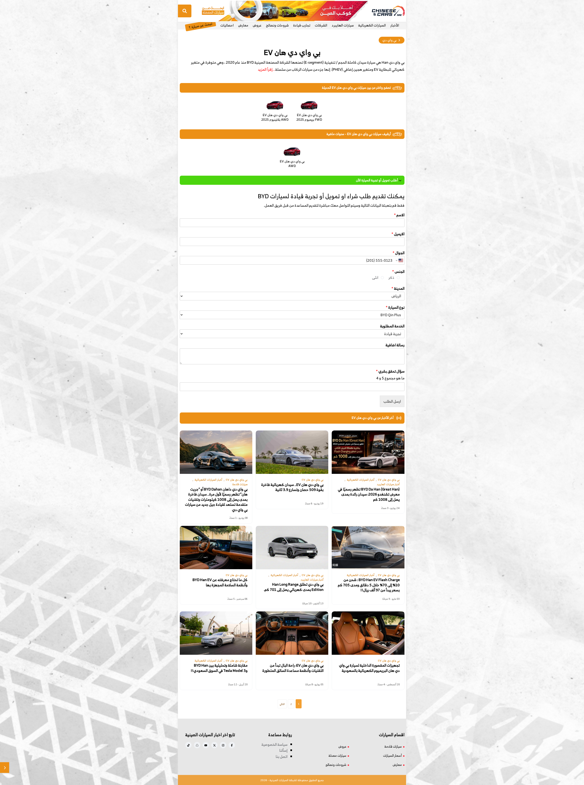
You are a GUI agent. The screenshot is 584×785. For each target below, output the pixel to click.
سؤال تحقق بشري (390, 371)
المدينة (397, 288)
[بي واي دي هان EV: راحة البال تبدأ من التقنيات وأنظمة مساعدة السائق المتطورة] (292, 633)
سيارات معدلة (337, 755)
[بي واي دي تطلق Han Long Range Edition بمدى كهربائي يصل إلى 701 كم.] (292, 547)
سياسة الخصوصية (274, 744)
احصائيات (227, 25)
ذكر (391, 277)
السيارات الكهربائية (372, 25)
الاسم (399, 215)
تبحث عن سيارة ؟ (200, 25)
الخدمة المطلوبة (392, 326)
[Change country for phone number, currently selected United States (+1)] (399, 260)
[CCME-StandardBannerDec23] (285, 10)
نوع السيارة (395, 307)
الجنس (398, 271)
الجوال (398, 252)
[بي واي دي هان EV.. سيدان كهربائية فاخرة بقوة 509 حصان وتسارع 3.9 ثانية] (292, 452)
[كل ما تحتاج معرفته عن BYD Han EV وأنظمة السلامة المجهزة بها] (216, 547)
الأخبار (394, 25)
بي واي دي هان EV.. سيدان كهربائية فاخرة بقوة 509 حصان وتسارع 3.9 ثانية (292, 487)
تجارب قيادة (301, 25)
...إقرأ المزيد (266, 69)
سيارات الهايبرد (343, 25)
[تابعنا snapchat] (197, 745)
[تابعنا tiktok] (188, 745)
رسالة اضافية (395, 345)
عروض (257, 25)
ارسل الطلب (392, 401)
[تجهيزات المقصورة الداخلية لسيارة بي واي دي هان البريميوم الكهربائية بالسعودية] (368, 633)
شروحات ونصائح (277, 25)
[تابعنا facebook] (232, 745)
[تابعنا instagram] (223, 745)
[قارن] (4, 767)
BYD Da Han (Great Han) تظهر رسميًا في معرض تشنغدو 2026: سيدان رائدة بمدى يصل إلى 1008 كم (369, 494)
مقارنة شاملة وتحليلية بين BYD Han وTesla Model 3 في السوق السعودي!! (219, 668)
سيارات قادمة (393, 746)
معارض (243, 25)
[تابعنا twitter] (214, 745)
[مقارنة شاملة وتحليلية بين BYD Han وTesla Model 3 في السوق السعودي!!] (216, 633)
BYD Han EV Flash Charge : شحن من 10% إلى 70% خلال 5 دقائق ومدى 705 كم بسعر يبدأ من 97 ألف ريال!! (369, 585)
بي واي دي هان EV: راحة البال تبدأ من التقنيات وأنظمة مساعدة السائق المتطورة (292, 668)
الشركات (321, 25)
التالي (282, 704)
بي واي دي (389, 40)
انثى (375, 277)
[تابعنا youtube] (206, 745)
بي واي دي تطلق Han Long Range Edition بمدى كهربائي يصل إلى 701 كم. (293, 587)
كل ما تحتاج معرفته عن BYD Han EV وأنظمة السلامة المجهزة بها (220, 582)
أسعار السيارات (392, 755)
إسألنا (283, 750)
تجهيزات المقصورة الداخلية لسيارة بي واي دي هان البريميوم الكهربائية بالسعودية (369, 668)
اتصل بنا (281, 756)
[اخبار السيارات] (384, 11)
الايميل (397, 234)
